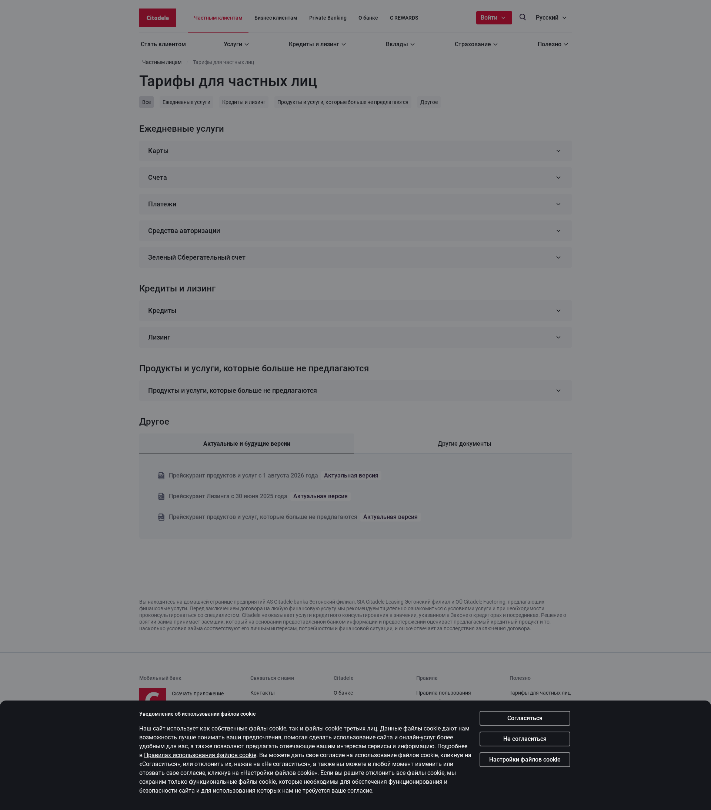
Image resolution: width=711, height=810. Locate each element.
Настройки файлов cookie (525, 759)
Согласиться (525, 718)
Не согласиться (525, 738)
